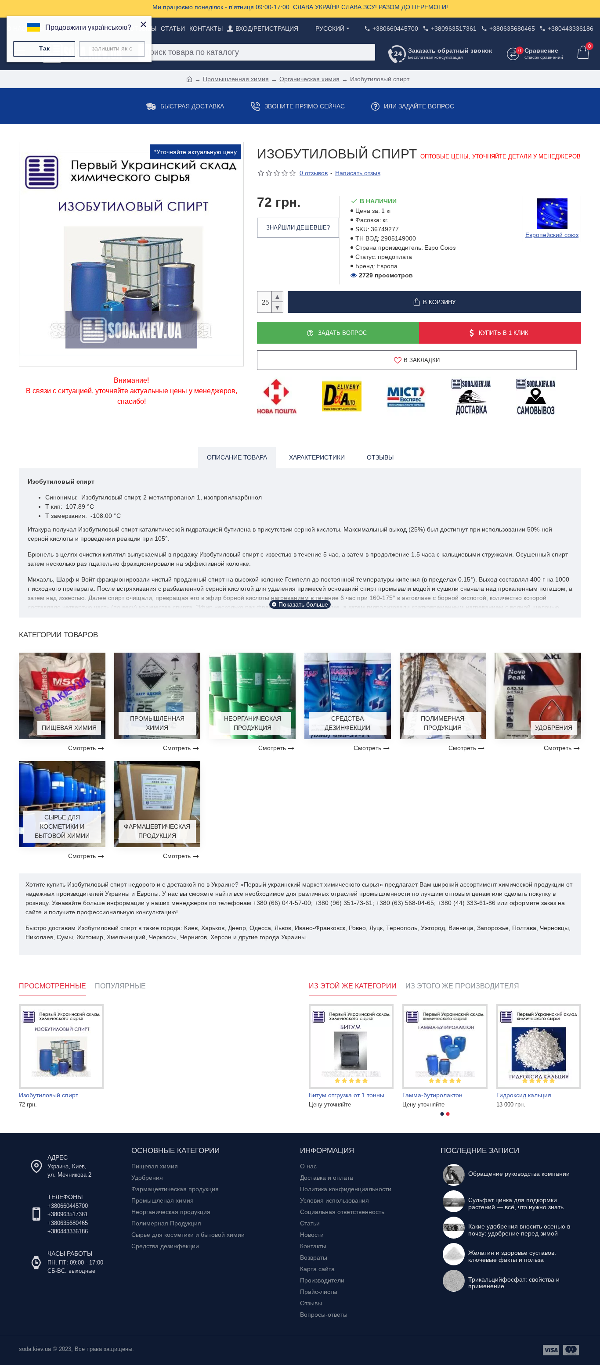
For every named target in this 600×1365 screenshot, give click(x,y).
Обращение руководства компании (519, 1174)
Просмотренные (52, 986)
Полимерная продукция (442, 723)
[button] (442, 1114)
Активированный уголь (434, 1095)
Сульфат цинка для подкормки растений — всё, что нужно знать (516, 1203)
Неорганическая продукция (252, 723)
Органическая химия (309, 79)
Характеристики (317, 457)
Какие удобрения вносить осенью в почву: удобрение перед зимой (519, 1229)
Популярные (120, 986)
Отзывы (380, 457)
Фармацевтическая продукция (157, 831)
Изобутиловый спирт (48, 1095)
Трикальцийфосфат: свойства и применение (514, 1283)
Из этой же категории (353, 986)
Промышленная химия (236, 79)
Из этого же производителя (462, 986)
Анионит (508, 1095)
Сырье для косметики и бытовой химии (62, 826)
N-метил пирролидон (339, 1095)
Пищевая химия (69, 727)
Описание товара (237, 457)
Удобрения (553, 727)
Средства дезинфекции (347, 723)
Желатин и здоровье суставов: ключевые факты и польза (512, 1256)
